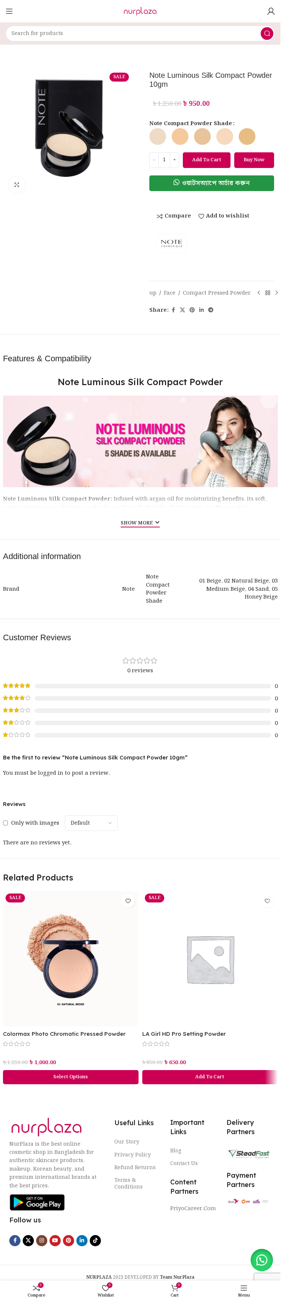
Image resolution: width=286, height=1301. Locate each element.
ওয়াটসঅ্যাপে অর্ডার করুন (216, 183)
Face (169, 293)
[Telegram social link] (211, 310)
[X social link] (182, 310)
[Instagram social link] (41, 1240)
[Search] (267, 33)
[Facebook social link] (173, 310)
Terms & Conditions (128, 1183)
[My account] (271, 11)
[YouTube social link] (55, 1240)
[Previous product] (258, 293)
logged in (50, 773)
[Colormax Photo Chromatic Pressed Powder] (71, 958)
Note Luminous (25, 499)
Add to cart (206, 160)
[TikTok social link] (95, 1240)
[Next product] (276, 293)
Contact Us (184, 1163)
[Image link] (46, 1127)
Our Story (126, 1142)
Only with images (35, 823)
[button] (211, 183)
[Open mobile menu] (9, 11)
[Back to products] (267, 293)
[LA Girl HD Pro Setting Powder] (210, 958)
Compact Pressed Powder (217, 293)
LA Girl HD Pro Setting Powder (184, 1033)
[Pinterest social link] (192, 310)
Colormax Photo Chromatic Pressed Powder (64, 1033)
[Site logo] (140, 11)
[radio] (157, 136)
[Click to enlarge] (17, 185)
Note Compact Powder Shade (190, 123)
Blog (175, 1151)
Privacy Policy (132, 1155)
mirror (220, 517)
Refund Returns (135, 1168)
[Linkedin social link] (201, 310)
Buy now (254, 160)
